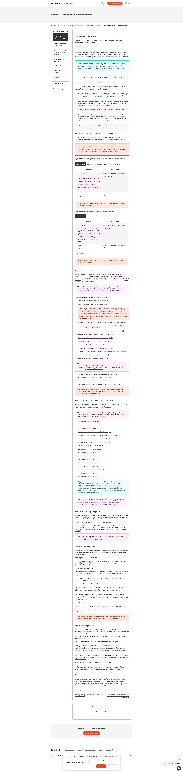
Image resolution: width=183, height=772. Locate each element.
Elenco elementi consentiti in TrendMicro (89, 473)
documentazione (87, 492)
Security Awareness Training (76, 25)
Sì (121, 33)
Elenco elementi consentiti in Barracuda (88, 428)
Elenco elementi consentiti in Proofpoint (89, 456)
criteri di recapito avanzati (90, 93)
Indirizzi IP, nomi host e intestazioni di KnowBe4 (60, 45)
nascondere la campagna (104, 538)
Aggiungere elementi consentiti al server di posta (60, 52)
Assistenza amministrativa (94, 25)
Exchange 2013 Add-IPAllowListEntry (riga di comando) (93, 355)
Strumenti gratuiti (90, 750)
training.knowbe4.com (117, 573)
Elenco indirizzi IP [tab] (80, 164)
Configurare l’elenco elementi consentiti (115, 25)
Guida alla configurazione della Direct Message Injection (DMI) (95, 304)
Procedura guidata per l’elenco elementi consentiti (88, 517)
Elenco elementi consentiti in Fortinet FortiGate (90, 445)
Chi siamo (109, 750)
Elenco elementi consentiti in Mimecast (88, 452)
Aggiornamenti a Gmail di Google (94, 369)
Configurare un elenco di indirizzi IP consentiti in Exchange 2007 (96, 338)
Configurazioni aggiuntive (58, 71)
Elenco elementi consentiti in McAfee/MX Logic (90, 449)
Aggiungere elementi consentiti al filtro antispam (60, 59)
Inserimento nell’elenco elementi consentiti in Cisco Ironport (95, 432)
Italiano (97, 3)
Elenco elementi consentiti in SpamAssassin (90, 466)
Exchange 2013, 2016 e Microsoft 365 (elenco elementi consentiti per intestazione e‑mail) (102, 322)
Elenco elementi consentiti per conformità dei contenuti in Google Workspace (99, 384)
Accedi (129, 3)
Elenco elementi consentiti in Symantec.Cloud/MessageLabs (94, 470)
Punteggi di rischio (97, 539)
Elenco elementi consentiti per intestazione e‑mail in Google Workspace (97, 381)
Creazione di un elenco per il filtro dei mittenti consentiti (94, 442)
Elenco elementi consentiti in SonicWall (88, 459)
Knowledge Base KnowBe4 (58, 25)
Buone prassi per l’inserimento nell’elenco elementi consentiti (59, 37)
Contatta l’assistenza (115, 3)
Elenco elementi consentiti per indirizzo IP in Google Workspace (95, 377)
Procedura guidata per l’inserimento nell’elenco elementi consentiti (100, 149)
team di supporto (102, 416)
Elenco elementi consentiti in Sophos (88, 463)
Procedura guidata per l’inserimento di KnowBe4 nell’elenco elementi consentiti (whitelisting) (118, 695)
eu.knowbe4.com (109, 575)
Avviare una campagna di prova (59, 66)
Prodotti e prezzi (70, 750)
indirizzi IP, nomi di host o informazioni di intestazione (96, 407)
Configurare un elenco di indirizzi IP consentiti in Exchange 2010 (96, 341)
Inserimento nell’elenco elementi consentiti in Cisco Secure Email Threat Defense (100, 435)
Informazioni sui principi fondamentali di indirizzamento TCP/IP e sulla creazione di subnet (89, 187)
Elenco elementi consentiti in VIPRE (87, 476)
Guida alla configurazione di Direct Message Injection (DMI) (101, 374)
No (126, 33)
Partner (101, 750)
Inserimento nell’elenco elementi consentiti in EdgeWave (94, 439)
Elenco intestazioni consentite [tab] (112, 164)
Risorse (80, 750)
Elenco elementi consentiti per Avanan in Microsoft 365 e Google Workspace (98, 425)
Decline (112, 766)
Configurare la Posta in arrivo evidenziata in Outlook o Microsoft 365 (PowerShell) (101, 331)
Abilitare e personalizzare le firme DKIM (85, 580)
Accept (101, 766)
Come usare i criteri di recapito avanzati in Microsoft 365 (93, 300)
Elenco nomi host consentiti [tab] (94, 164)
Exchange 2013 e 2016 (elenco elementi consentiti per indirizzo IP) (95, 348)
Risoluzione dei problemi (58, 76)
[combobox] (103, 3)
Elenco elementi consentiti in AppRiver (88, 421)
